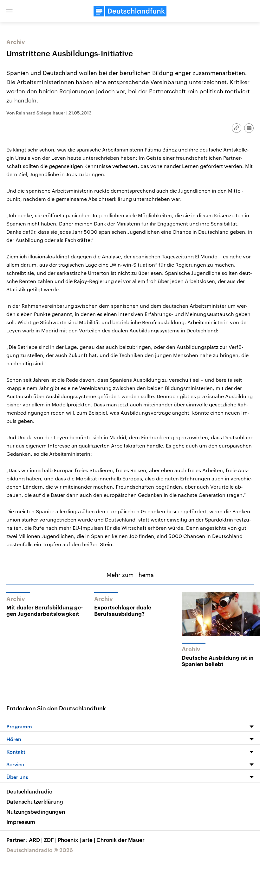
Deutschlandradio (29, 791)
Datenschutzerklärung (34, 801)
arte (88, 840)
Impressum (20, 821)
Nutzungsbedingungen (35, 811)
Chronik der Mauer (120, 840)
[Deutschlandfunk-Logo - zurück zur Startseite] (130, 11)
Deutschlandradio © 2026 (39, 850)
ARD (35, 840)
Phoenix (69, 840)
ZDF (50, 840)
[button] (9, 11)
